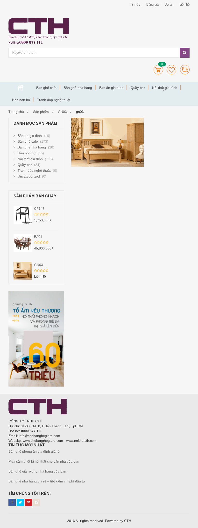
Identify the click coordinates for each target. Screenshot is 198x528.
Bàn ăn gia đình (111, 88)
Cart (158, 69)
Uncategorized (29, 176)
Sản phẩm (41, 112)
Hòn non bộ (21, 100)
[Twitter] (20, 502)
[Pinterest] (28, 502)
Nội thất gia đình (164, 88)
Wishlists (171, 69)
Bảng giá (152, 4)
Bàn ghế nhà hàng (78, 88)
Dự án (169, 4)
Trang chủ (20, 88)
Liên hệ (184, 4)
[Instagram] (37, 502)
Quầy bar (138, 88)
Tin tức (135, 4)
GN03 (62, 112)
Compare (185, 69)
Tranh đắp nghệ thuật (53, 100)
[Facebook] (12, 502)
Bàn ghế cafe (46, 88)
